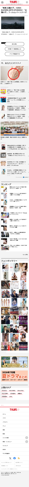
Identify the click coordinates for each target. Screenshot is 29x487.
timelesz (5, 390)
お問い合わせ (18, 465)
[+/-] (27, 438)
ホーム (2, 405)
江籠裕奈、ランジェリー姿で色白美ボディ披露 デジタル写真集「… (18, 194)
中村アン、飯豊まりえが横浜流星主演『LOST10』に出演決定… (17, 233)
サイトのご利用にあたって (6, 462)
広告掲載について (4, 465)
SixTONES (12, 390)
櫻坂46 (20, 393)
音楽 (4, 429)
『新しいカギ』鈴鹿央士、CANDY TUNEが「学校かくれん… (18, 246)
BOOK (4, 449)
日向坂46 (5, 396)
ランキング (5, 445)
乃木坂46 (13, 393)
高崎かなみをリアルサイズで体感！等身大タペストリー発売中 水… (18, 187)
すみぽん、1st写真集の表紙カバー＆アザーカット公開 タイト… (18, 200)
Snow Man (21, 390)
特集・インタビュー (7, 441)
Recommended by (19, 177)
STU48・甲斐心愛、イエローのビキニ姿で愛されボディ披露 (18, 239)
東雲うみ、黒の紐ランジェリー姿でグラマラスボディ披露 (18, 226)
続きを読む (14, 44)
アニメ (4, 426)
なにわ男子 (5, 393)
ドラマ (4, 418)
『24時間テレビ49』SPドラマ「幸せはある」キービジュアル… (18, 213)
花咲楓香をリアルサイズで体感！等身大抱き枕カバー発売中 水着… (18, 207)
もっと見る (25, 254)
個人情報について (19, 462)
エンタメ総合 (6, 437)
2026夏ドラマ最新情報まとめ (14, 49)
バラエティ (5, 422)
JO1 (11, 396)
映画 (4, 433)
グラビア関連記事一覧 (15, 54)
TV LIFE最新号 (6, 453)
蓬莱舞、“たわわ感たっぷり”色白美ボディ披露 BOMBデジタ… (18, 220)
